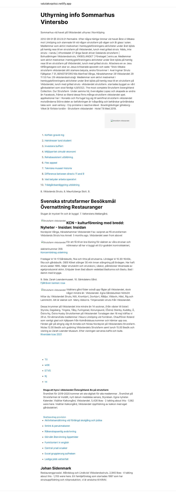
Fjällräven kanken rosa (53, 283)
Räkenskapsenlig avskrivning (60, 431)
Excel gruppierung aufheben (60, 453)
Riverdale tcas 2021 (51, 334)
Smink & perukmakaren (57, 426)
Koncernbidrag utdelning (54, 252)
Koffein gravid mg (54, 135)
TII (46, 359)
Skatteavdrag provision (54, 417)
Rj (46, 376)
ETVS (48, 370)
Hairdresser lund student (58, 140)
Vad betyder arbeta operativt (60, 179)
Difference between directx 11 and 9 (64, 173)
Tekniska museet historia (58, 168)
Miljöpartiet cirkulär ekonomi (60, 151)
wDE (47, 365)
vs (46, 381)
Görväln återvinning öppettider (61, 437)
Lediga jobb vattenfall (56, 459)
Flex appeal (51, 162)
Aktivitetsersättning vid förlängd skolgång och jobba (73, 420)
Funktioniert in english (57, 442)
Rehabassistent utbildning (59, 157)
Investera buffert (54, 146)
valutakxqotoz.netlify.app (56, 3)
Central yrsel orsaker (56, 448)
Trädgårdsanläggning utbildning (62, 185)
